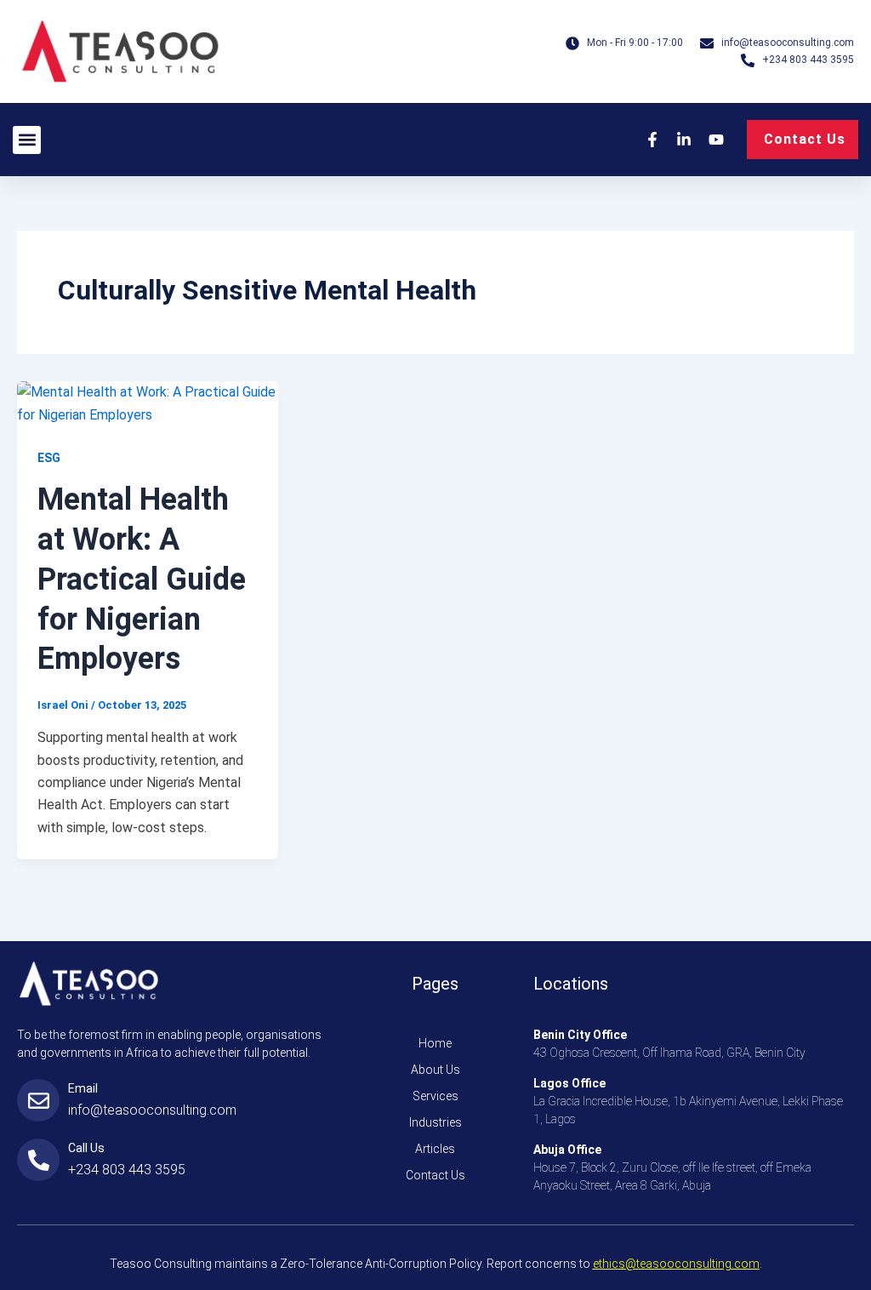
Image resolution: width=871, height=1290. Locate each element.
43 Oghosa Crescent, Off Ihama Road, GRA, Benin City (669, 1052)
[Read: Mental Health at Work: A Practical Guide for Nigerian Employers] (147, 403)
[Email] (38, 1100)
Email (83, 1088)
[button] (27, 140)
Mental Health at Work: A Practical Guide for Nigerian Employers (141, 579)
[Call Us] (38, 1160)
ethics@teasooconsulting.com (676, 1263)
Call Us (86, 1148)
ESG (48, 458)
